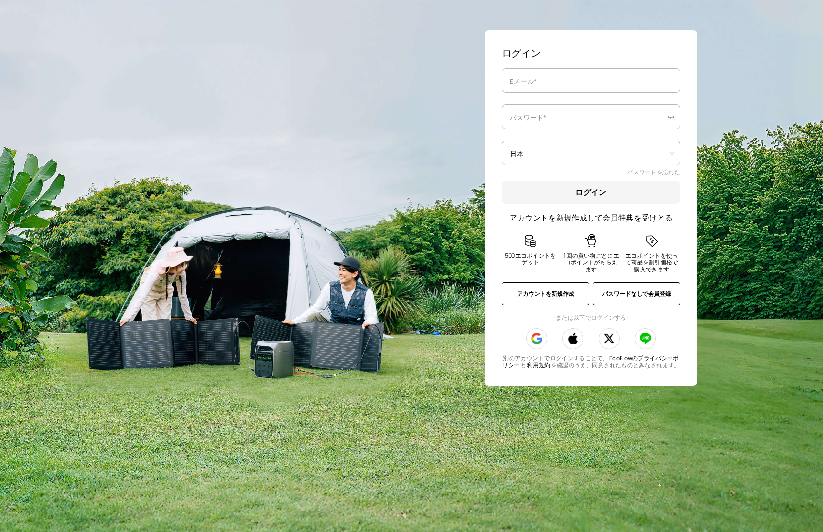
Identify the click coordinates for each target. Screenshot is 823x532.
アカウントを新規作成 (545, 294)
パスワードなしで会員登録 (636, 294)
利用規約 (538, 365)
